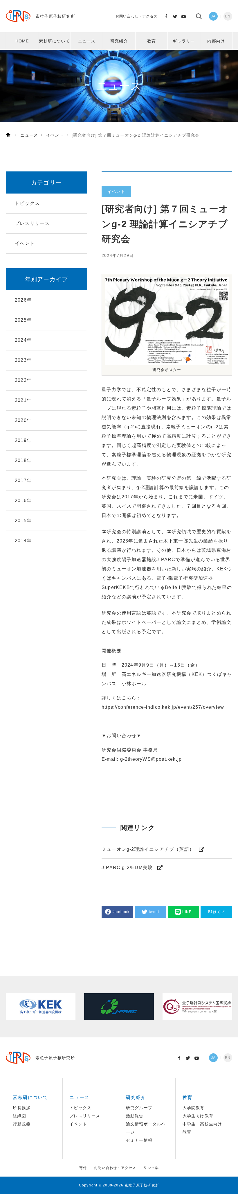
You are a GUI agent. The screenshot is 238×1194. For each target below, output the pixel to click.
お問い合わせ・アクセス (137, 16)
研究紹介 (119, 41)
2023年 (23, 360)
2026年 (23, 300)
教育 (151, 41)
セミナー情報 (139, 1140)
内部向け (216, 41)
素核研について (54, 41)
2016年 (23, 500)
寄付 (83, 1168)
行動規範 (21, 1124)
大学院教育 (194, 1107)
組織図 (19, 1116)
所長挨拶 (21, 1107)
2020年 (23, 420)
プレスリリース (84, 1116)
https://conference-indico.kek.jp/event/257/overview (163, 707)
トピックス (80, 1107)
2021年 (23, 400)
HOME (22, 41)
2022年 (23, 380)
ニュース (87, 41)
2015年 (23, 520)
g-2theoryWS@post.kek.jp (151, 759)
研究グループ (139, 1107)
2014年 (23, 540)
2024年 (23, 340)
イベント (78, 1124)
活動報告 (135, 1116)
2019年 (23, 440)
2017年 (23, 480)
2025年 (23, 320)
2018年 (23, 460)
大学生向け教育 (198, 1116)
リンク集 (151, 1168)
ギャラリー (184, 41)
